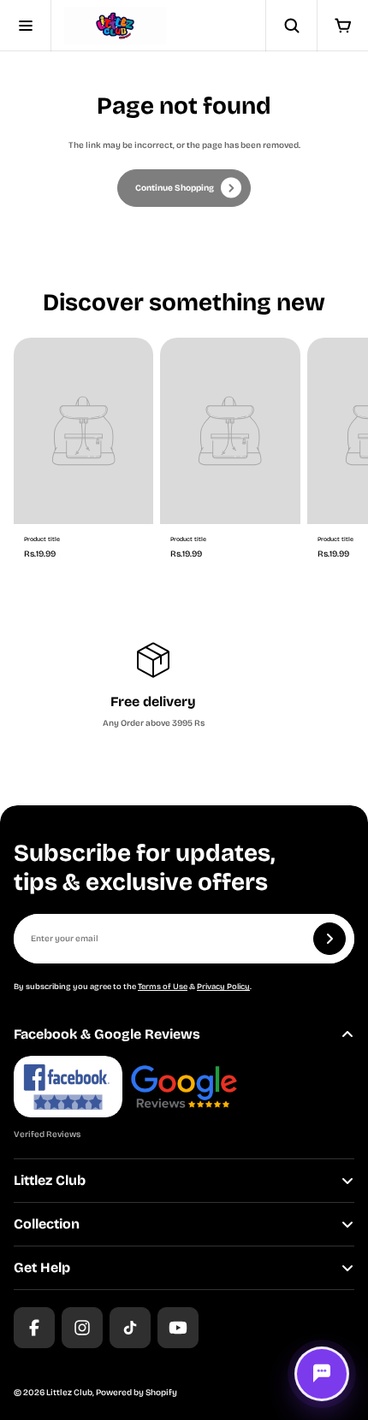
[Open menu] (25, 25)
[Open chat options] (321, 1373)
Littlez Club (69, 1393)
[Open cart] (342, 25)
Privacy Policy (223, 986)
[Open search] (291, 25)
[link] (184, 188)
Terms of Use (162, 986)
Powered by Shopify (136, 1393)
